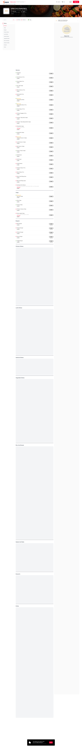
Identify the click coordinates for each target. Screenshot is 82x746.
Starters (5, 25)
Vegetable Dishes (6, 38)
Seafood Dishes (6, 36)
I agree (51, 742)
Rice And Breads (6, 40)
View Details (18, 128)
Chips (5, 27)
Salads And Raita (6, 42)
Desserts (5, 44)
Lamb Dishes (6, 34)
